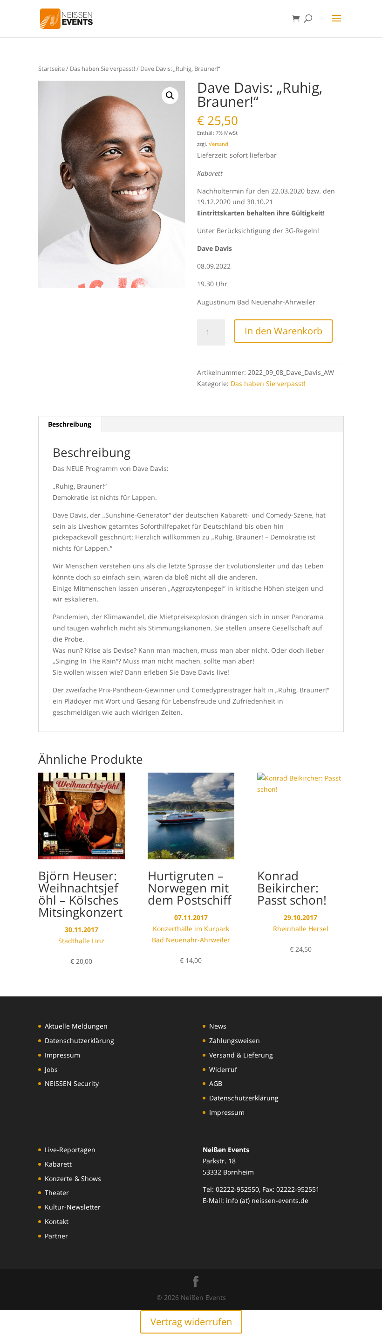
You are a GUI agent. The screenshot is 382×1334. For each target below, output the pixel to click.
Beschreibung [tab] (69, 424)
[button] (170, 95)
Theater (57, 1192)
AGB (215, 1083)
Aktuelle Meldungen (76, 1026)
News (217, 1026)
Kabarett (58, 1164)
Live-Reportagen (70, 1149)
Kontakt (56, 1221)
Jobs (51, 1069)
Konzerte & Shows (73, 1178)
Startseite (51, 68)
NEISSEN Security (72, 1083)
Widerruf (223, 1069)
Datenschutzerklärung (79, 1040)
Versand (218, 143)
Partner (56, 1235)
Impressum (62, 1055)
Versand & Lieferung (241, 1055)
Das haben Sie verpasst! (102, 68)
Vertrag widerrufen (191, 1321)
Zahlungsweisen (234, 1040)
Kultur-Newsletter (73, 1207)
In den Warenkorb (283, 331)
